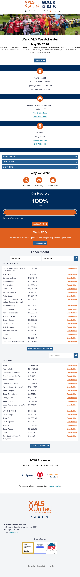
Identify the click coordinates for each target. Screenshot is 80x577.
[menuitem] (48, 11)
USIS (5, 432)
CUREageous (8, 422)
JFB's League (8, 390)
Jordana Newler (54, 486)
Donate (46, 11)
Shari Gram (7, 274)
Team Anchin (8, 365)
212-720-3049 (40, 144)
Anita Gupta (7, 296)
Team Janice (8, 429)
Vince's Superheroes (11, 372)
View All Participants (38, 348)
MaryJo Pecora (9, 316)
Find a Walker (9, 156)
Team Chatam (8, 401)
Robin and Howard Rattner (13, 341)
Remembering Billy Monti (13, 387)
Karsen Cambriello (10, 313)
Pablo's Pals (7, 369)
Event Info (32, 11)
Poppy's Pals (8, 397)
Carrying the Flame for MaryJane (12, 437)
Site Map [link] (51, 566)
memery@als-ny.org (40, 140)
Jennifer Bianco (9, 292)
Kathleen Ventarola (10, 331)
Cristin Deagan (9, 320)
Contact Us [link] (31, 566)
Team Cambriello (10, 394)
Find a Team (8, 161)
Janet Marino (8, 338)
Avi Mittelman (8, 323)
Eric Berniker (8, 285)
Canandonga (8, 414)
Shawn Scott (8, 334)
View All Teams (38, 445)
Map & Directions (40, 113)
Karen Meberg (9, 305)
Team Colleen (8, 418)
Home (22, 11)
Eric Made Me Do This (12, 376)
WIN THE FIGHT (9, 411)
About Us (40, 11)
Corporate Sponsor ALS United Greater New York (13, 300)
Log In (56, 11)
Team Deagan (8, 380)
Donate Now (72, 268)
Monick (6, 425)
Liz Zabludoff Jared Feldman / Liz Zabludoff (14, 269)
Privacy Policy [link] (41, 566)
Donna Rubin (8, 289)
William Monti (8, 281)
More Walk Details (40, 116)
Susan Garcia (8, 309)
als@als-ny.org (14, 532)
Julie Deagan (8, 327)
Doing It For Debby (10, 383)
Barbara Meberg (9, 278)
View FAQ (38, 243)
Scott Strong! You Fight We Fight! (14, 406)
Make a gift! (38, 224)
